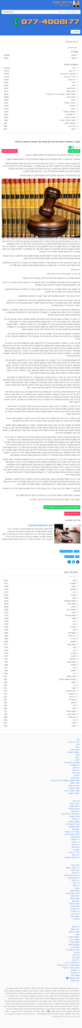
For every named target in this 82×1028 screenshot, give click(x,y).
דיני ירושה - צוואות (72, 868)
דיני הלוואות (75, 839)
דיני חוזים (76, 886)
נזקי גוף (76, 952)
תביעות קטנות (74, 806)
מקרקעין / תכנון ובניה (71, 762)
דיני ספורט (75, 819)
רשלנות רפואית (73, 793)
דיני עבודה (75, 770)
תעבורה (76, 775)
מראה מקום (75, 837)
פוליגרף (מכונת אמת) (66, 551)
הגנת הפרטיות (74, 904)
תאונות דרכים (74, 939)
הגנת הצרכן (75, 778)
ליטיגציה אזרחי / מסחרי (70, 968)
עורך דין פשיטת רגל (72, 824)
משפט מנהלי (74, 898)
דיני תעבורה (75, 973)
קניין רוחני (75, 773)
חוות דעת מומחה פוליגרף (40, 525)
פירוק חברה (75, 865)
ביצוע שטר (75, 829)
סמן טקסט (77, 147)
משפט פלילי (75, 975)
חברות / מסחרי (73, 786)
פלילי (77, 744)
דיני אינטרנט (75, 911)
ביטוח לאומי (75, 750)
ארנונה (77, 888)
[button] (77, 562)
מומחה (76, 551)
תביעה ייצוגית (74, 803)
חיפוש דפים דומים (9, 151)
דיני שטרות (75, 927)
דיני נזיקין (76, 768)
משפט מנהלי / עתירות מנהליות (68, 965)
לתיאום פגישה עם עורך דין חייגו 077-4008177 (62, 507)
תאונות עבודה (74, 942)
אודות (77, 934)
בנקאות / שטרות (73, 752)
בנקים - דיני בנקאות (72, 832)
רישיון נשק (75, 901)
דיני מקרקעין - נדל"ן (72, 963)
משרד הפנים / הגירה (71, 791)
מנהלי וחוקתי (74, 783)
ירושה (77, 757)
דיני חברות (75, 842)
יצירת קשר (75, 855)
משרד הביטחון (74, 788)
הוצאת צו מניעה (73, 945)
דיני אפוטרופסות (73, 878)
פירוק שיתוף (75, 896)
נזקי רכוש (76, 955)
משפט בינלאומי (73, 821)
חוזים (77, 755)
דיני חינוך (76, 883)
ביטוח (77, 747)
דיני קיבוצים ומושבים (71, 857)
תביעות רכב (75, 947)
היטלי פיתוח (75, 906)
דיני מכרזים (75, 914)
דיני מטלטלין (75, 909)
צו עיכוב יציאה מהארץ (71, 875)
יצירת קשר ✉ (74, 151)
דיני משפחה (75, 765)
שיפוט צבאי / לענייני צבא (70, 814)
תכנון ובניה (75, 957)
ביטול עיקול (75, 847)
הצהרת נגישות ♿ (72, 978)
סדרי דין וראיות (69, 556)
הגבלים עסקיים (73, 827)
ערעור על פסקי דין (72, 950)
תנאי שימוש (75, 980)
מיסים (77, 760)
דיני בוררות (75, 880)
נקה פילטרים (72, 47)
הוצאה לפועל (74, 891)
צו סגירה (76, 919)
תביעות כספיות (74, 809)
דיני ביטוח (75, 873)
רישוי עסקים (75, 929)
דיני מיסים (75, 845)
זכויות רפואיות (74, 816)
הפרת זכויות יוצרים (72, 893)
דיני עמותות (75, 811)
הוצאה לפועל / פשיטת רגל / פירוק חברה (64, 780)
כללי (77, 556)
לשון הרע (76, 850)
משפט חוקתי (74, 916)
